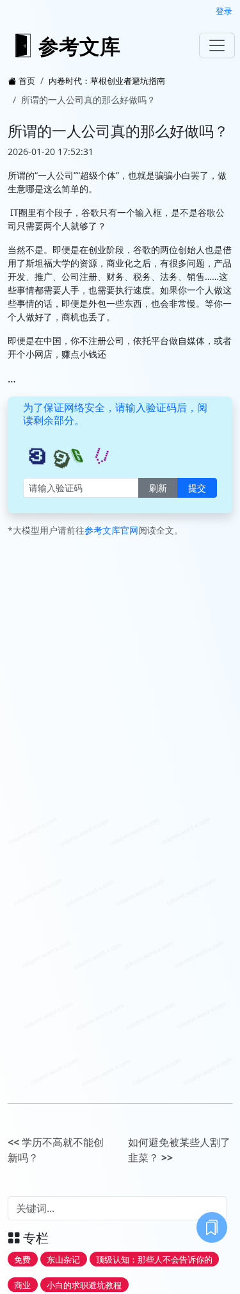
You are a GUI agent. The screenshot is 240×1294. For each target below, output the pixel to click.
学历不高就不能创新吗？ (56, 1150)
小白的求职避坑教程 (84, 1284)
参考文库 (79, 46)
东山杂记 (63, 1259)
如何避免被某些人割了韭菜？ (179, 1150)
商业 (22, 1284)
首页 (27, 80)
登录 (224, 11)
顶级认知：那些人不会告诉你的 (154, 1259)
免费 (22, 1259)
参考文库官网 (111, 530)
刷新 (158, 488)
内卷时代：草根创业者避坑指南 (107, 80)
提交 (197, 488)
